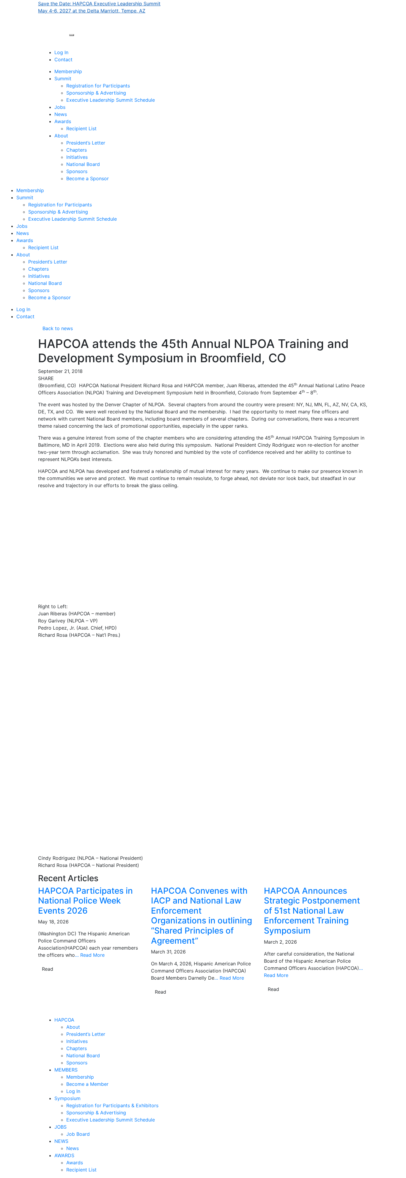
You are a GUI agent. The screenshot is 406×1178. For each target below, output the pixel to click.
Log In (61, 52)
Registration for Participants (98, 86)
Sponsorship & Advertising (96, 93)
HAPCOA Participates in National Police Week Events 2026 (85, 901)
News (60, 114)
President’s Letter (85, 143)
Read (47, 969)
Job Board (78, 1134)
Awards (62, 121)
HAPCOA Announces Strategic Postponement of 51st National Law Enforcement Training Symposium (312, 911)
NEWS (61, 1141)
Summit (62, 78)
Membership (68, 71)
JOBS (60, 1127)
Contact (63, 59)
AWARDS (64, 1155)
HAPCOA (64, 1020)
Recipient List (81, 128)
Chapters (76, 150)
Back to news (55, 328)
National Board (83, 164)
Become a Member (87, 1084)
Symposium (67, 1098)
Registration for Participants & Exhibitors (112, 1105)
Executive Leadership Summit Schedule (110, 100)
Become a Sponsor (87, 178)
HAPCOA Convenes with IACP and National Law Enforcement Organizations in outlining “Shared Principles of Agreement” (201, 916)
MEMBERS (66, 1070)
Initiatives (77, 157)
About (61, 136)
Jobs (59, 107)
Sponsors (76, 171)
